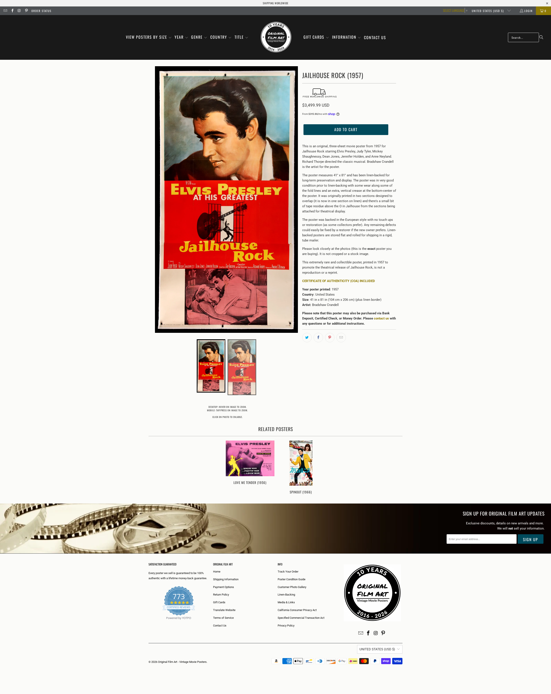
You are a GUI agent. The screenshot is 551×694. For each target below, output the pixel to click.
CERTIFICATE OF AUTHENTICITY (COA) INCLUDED (338, 281)
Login (528, 11)
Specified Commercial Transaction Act (301, 617)
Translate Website (224, 610)
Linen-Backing (286, 594)
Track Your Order (288, 571)
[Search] (541, 37)
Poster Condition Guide (291, 579)
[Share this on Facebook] (318, 337)
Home (216, 571)
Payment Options (223, 587)
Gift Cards (219, 602)
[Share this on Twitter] (307, 337)
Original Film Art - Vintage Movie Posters (182, 661)
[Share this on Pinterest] (329, 337)
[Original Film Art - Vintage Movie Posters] (276, 37)
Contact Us (219, 625)
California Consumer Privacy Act (297, 610)
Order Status (41, 11)
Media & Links (286, 602)
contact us (381, 318)
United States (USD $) (488, 11)
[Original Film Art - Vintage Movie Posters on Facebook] (12, 11)
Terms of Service (223, 617)
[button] (149, 37)
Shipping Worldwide (275, 3)
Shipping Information (225, 579)
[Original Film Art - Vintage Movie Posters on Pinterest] (26, 11)
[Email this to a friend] (341, 337)
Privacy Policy (286, 625)
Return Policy (221, 594)
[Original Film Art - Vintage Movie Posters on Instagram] (19, 11)
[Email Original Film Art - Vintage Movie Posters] (5, 11)
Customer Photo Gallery (292, 587)
